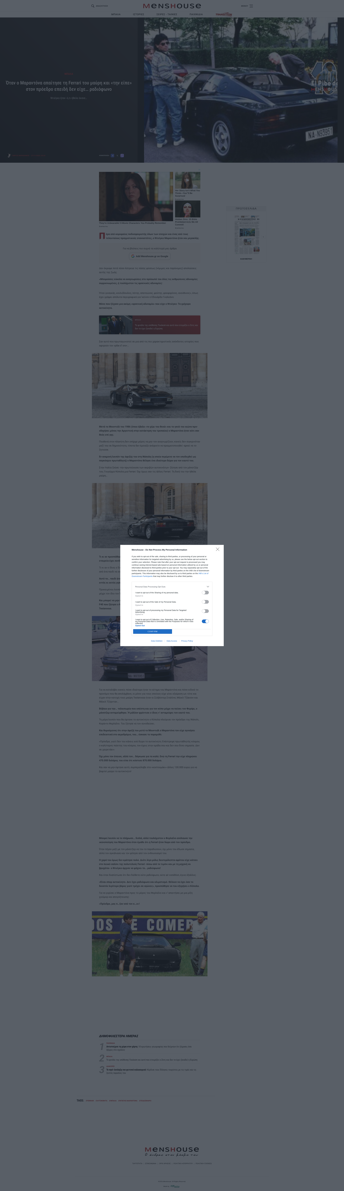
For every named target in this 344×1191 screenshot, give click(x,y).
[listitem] (172, 586)
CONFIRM (153, 632)
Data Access (172, 641)
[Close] (218, 550)
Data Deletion (156, 641)
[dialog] (172, 595)
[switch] (205, 592)
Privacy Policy (187, 641)
